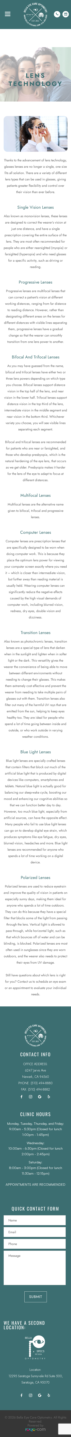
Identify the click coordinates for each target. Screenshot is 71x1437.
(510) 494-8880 (42, 1083)
